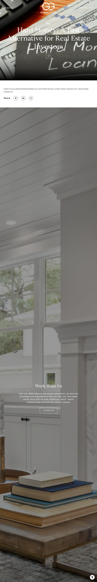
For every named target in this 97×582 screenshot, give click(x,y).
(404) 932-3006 (86, 8)
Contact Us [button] (48, 410)
